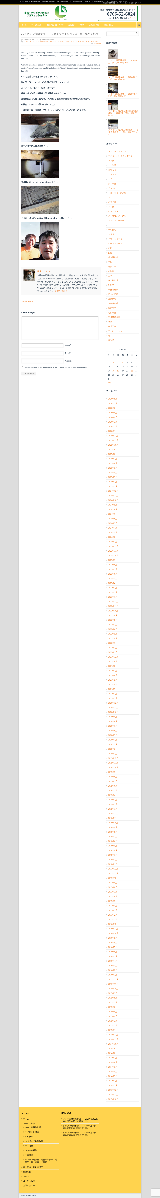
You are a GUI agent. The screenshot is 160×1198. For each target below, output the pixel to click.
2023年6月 (112, 574)
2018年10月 (113, 823)
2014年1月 (112, 1085)
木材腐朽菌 (113, 303)
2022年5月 (112, 634)
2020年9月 (112, 717)
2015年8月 (112, 998)
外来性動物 (113, 257)
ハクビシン (35, 41)
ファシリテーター (116, 220)
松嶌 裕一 (94, 41)
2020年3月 (112, 744)
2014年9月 (112, 1048)
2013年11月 (113, 1095)
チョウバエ (113, 188)
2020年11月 (113, 707)
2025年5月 (112, 468)
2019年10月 (113, 767)
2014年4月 (112, 1071)
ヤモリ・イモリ (115, 243)
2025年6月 (112, 463)
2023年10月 (113, 555)
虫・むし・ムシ (115, 331)
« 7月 (108, 383)
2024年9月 (112, 505)
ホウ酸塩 (112, 230)
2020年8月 (112, 721)
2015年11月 (113, 984)
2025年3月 (112, 477)
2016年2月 (112, 970)
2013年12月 (113, 1090)
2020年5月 (112, 735)
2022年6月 (112, 629)
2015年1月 (112, 1030)
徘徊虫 (111, 285)
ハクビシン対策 (23, 1)
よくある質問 (94, 25)
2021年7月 (112, 671)
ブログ (107, 1)
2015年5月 (112, 1012)
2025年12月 (113, 436)
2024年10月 (113, 500)
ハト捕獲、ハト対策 (117, 216)
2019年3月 (112, 800)
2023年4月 (112, 583)
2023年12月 (113, 546)
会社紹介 (114, 1)
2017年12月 (113, 869)
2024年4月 (112, 528)
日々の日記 (113, 294)
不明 (110, 248)
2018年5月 (112, 846)
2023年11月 (113, 551)
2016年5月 (112, 956)
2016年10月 (113, 933)
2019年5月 (112, 790)
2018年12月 (113, 813)
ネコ (110, 197)
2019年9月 (112, 772)
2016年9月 (112, 938)
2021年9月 (112, 661)
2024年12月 (113, 491)
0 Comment (97, 43)
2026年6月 (112, 408)
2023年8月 (112, 565)
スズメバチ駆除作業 (76, 1)
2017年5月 (112, 901)
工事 (110, 276)
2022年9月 (112, 615)
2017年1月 (112, 919)
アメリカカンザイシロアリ (120, 156)
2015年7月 (112, 1002)
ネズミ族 (112, 202)
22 (132, 371)
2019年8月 (112, 777)
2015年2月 (112, 1025)
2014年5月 (112, 1067)
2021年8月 (112, 666)
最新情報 (112, 299)
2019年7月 (112, 781)
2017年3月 (112, 910)
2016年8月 (112, 942)
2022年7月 (112, 625)
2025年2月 (112, 482)
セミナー (112, 179)
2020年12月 (113, 703)
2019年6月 (112, 786)
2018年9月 (112, 827)
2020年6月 (112, 731)
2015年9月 (112, 993)
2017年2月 (112, 915)
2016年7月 (112, 947)
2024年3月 (112, 532)
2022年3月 (112, 643)
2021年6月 (112, 675)
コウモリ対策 (31, 1150)
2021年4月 (112, 684)
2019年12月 (113, 758)
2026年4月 (112, 417)
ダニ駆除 (112, 184)
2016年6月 (112, 952)
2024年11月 (113, 496)
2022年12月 (113, 601)
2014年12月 (113, 1035)
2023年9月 (112, 560)
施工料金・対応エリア (55, 25)
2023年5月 (112, 578)
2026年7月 (112, 403)
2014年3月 (112, 1076)
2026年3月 (112, 422)
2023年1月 (112, 597)
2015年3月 (112, 1021)
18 (113, 371)
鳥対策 (111, 340)
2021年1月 (112, 698)
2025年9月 (112, 449)
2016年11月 (113, 929)
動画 (110, 253)
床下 (89, 41)
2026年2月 (112, 426)
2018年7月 (112, 836)
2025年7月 (112, 459)
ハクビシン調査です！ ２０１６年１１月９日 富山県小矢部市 (59, 33)
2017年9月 (112, 883)
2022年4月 (112, 638)
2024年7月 (112, 514)
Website (68, 361)
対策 (79, 41)
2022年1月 (112, 652)
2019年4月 (112, 795)
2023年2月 (112, 592)
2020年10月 (113, 712)
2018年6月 (112, 841)
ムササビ (112, 234)
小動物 (111, 271)
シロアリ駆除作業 (97, 1)
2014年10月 (113, 1044)
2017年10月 (113, 878)
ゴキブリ (112, 174)
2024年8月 (112, 509)
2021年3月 (112, 689)
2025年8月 (112, 454)
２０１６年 (27, 41)
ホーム (24, 25)
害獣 (110, 262)
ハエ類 (111, 207)
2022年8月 (112, 620)
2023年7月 (112, 569)
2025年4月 (112, 472)
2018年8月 (112, 832)
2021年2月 (112, 694)
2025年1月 (112, 486)
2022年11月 (113, 606)
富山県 (41, 41)
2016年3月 (112, 966)
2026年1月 (112, 431)
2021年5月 (112, 680)
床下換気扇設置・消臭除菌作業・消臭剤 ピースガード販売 (49, 1)
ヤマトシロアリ (115, 239)
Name (67, 345)
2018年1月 (112, 864)
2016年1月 (112, 975)
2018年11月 (113, 818)
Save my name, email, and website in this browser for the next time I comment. (56, 367)
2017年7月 (112, 892)
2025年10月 (113, 445)
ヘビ (110, 225)
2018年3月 (112, 855)
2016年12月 (113, 924)
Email (67, 353)
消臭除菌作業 (114, 317)
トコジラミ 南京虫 (117, 193)
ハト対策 (87, 1)
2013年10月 (113, 1099)
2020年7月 (112, 726)
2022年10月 (113, 611)
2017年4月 (112, 906)
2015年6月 (112, 1007)
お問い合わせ (123, 1)
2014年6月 (112, 1062)
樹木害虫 (112, 308)
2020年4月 (112, 740)
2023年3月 (112, 588)
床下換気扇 (113, 280)
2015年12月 (113, 979)
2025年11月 (113, 440)
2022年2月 (112, 648)
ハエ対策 (29, 1155)
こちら (132, 18)
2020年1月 (112, 754)
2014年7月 (112, 1058)
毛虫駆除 (112, 313)
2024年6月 (112, 519)
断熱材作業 (113, 290)
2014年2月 (112, 1081)
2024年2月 (112, 537)
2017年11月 (113, 873)
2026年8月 (112, 399)
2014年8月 (112, 1053)
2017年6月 (112, 896)
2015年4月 (112, 1016)
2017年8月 (112, 887)
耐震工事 (112, 326)
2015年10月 (113, 989)
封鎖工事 (84, 41)
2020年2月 (112, 749)
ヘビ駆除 (29, 1136)
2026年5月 (112, 413)
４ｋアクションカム (117, 151)
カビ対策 (112, 165)
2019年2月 (112, 804)
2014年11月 (113, 1039)
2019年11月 (113, 763)
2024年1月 (112, 542)
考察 (110, 322)
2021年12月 (113, 657)
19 (118, 371)
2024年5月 (112, 523)
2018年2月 (112, 860)
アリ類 (111, 161)
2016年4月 (112, 961)
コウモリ (112, 170)
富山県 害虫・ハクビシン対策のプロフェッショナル (60, 41)
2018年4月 (112, 850)
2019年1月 (112, 809)
